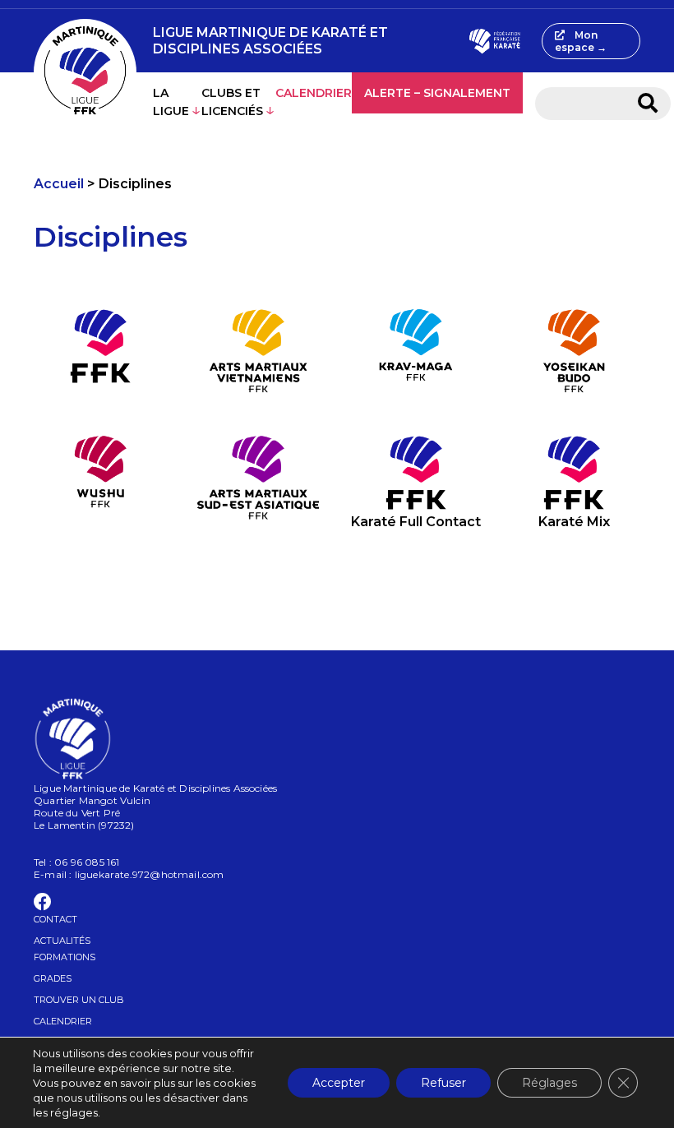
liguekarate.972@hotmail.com (149, 874)
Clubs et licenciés (232, 102)
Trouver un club (79, 999)
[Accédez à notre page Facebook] (43, 905)
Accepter (338, 1082)
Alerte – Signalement (437, 93)
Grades (53, 978)
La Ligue (171, 102)
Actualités (62, 940)
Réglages (549, 1082)
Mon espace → (581, 41)
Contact (55, 919)
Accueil (59, 184)
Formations (64, 957)
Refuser (443, 1082)
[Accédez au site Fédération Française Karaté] (494, 41)
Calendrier (313, 93)
